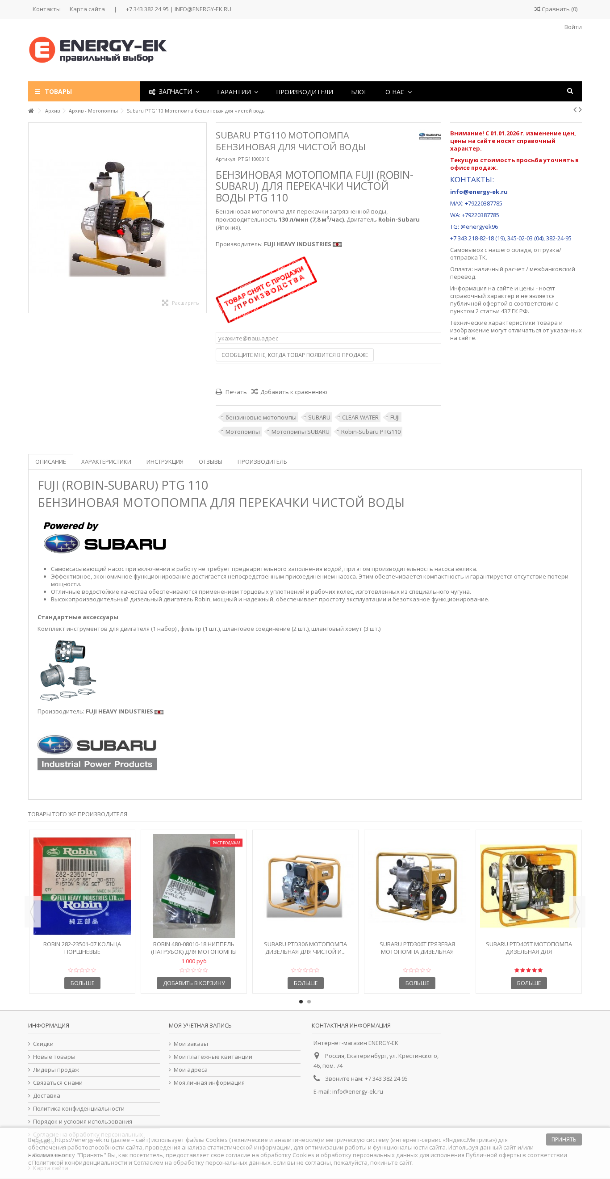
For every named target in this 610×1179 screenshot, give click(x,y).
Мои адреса (191, 1070)
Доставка (46, 1095)
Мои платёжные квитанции (213, 1057)
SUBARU (319, 417)
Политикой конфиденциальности (79, 1162)
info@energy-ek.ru (357, 1091)
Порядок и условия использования (82, 1121)
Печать (235, 392)
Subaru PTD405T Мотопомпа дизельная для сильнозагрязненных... (529, 951)
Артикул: (226, 158)
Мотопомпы (243, 432)
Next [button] (577, 911)
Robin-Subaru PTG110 (371, 432)
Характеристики (106, 461)
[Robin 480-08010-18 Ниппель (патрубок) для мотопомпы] (193, 886)
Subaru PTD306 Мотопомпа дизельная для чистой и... (305, 948)
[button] (237, 91)
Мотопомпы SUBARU (301, 432)
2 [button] (309, 1001)
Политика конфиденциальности (79, 1108)
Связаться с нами (58, 1083)
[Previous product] (575, 109)
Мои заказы (191, 1044)
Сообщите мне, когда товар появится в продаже (294, 355)
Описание (50, 461)
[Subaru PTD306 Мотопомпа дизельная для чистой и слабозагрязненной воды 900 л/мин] (305, 886)
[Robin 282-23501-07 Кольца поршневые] (82, 886)
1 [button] (301, 1001)
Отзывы (210, 461)
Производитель (262, 461)
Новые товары (54, 1057)
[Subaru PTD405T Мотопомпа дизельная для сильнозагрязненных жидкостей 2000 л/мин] (528, 886)
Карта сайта (87, 9)
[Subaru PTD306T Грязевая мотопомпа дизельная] (417, 886)
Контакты (47, 9)
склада (521, 250)
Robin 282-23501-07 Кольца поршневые (82, 948)
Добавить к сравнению (293, 392)
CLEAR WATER (360, 417)
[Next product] (580, 109)
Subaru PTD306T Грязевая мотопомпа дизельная (417, 948)
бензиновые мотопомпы (261, 417)
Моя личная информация (209, 1083)
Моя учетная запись (200, 1025)
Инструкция (165, 461)
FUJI (395, 417)
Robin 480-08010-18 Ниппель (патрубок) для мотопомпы (194, 948)
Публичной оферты (493, 1155)
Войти (572, 27)
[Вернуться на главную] (30, 111)
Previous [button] (33, 911)
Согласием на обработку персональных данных (202, 1162)
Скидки (43, 1044)
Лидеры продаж (56, 1070)
